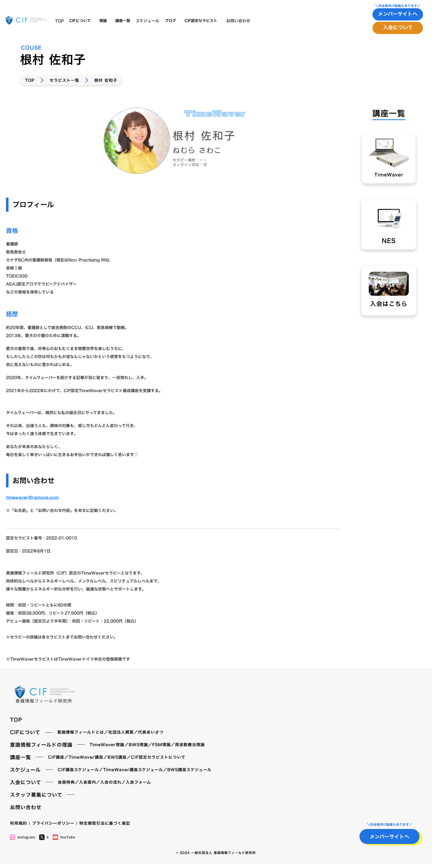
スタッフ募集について (36, 794)
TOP (29, 80)
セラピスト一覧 (64, 80)
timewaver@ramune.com (32, 497)
